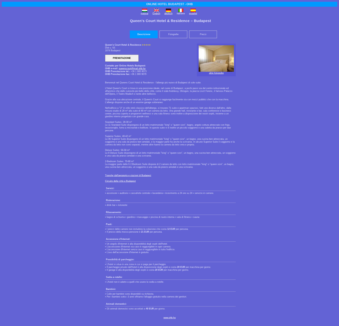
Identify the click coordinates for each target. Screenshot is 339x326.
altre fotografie (216, 73)
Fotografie (173, 34)
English (156, 13)
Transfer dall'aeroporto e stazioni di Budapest (128, 175)
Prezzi (203, 34)
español (193, 13)
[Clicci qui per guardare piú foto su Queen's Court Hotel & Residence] (216, 71)
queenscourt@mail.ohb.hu (132, 68)
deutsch (168, 13)
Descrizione (143, 34)
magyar (144, 13)
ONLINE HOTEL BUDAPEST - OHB (169, 4)
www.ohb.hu (169, 317)
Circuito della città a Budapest (120, 181)
